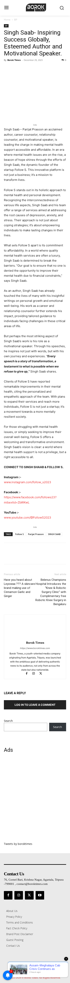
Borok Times (14, 60)
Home (7, 19)
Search (8, 721)
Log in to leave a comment (35, 704)
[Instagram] (35, 673)
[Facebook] (8, 69)
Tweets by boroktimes (18, 844)
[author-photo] (35, 637)
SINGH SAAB (54, 534)
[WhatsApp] (34, 69)
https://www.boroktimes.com (35, 648)
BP (15, 19)
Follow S (19, 534)
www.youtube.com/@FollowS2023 (27, 517)
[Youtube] (40, 895)
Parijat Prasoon (36, 534)
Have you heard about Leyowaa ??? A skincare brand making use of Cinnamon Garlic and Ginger (19, 588)
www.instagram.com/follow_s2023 (27, 482)
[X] (17, 69)
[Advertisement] (35, 799)
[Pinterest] (26, 69)
